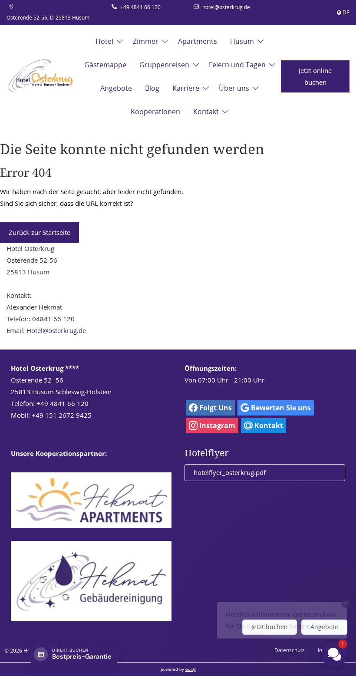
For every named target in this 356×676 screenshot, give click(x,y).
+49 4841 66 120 (140, 7)
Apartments (197, 41)
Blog (152, 88)
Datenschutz (289, 650)
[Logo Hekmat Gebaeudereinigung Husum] (91, 581)
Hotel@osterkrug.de (56, 330)
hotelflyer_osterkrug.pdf (230, 472)
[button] (282, 596)
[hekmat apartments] (91, 500)
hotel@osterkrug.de (226, 7)
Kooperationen (155, 111)
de (346, 12)
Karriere (185, 88)
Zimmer (145, 41)
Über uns (234, 88)
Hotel (104, 41)
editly (190, 669)
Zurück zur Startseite (39, 232)
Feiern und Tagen (237, 64)
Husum (242, 41)
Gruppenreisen (164, 64)
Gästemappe (105, 64)
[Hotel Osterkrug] (41, 77)
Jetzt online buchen (315, 76)
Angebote (116, 88)
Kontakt (206, 111)
